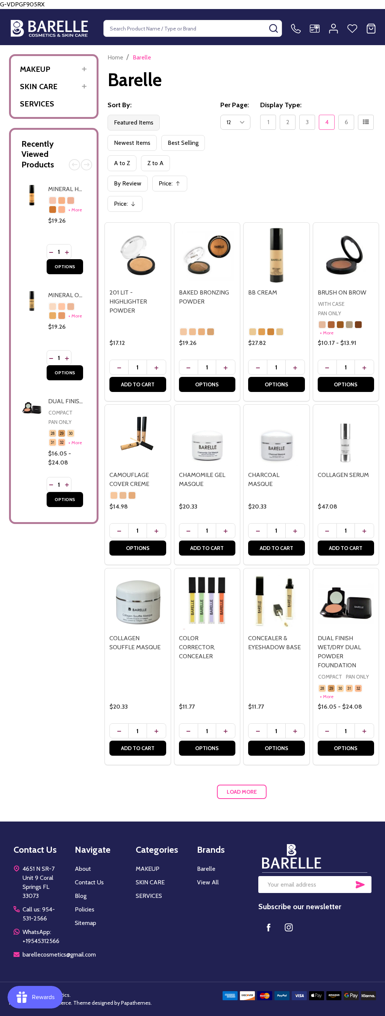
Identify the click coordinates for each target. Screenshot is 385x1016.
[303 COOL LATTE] (53, 209)
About (83, 868)
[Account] (333, 28)
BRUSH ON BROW (342, 292)
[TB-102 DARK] (271, 332)
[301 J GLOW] (192, 332)
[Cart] (371, 28)
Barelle (206, 868)
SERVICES (37, 103)
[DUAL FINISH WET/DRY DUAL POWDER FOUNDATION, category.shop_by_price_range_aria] (346, 601)
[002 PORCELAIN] (71, 306)
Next (86, 164)
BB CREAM (262, 292)
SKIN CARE (39, 86)
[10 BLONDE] (322, 324)
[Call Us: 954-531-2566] (296, 28)
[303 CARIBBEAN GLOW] (210, 332)
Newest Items (132, 142)
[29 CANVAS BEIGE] (62, 433)
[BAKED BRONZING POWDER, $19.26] (207, 255)
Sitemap (85, 922)
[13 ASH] (349, 324)
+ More (75, 210)
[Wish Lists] (352, 28)
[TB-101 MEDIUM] (262, 332)
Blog (80, 895)
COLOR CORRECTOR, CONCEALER (197, 647)
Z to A (155, 163)
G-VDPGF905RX (192, 251)
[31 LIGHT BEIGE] (53, 442)
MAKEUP (35, 69)
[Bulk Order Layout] (366, 122)
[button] (314, 856)
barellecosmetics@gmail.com (59, 954)
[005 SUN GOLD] (62, 315)
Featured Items (133, 122)
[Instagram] (289, 927)
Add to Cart (138, 384)
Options (65, 266)
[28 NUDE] (53, 433)
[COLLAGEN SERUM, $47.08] (346, 437)
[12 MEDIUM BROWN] (340, 324)
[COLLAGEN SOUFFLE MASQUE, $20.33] (137, 601)
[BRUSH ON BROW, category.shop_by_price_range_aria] (346, 255)
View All (208, 882)
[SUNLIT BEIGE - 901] (123, 495)
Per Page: (234, 105)
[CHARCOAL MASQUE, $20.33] (276, 437)
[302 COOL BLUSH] (71, 200)
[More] (84, 69)
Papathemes (136, 1002)
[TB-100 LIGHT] (253, 332)
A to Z (122, 163)
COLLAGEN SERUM (343, 474)
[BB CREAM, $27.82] (276, 255)
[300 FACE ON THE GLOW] (183, 332)
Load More (242, 791)
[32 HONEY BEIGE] (62, 442)
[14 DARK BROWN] (358, 324)
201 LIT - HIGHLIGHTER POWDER (128, 301)
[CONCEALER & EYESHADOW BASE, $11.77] (276, 601)
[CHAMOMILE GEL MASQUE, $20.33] (207, 437)
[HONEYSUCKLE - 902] (132, 495)
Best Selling (183, 142)
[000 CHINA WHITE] (53, 306)
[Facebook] (268, 927)
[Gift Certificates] (315, 28)
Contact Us (89, 882)
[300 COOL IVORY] (53, 200)
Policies (84, 909)
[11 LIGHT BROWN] (331, 324)
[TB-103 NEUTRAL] (280, 332)
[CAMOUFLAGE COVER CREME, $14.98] (137, 437)
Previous (74, 164)
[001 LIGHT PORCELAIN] (62, 306)
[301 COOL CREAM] (62, 200)
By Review (127, 183)
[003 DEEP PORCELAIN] (53, 315)
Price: (172, 185)
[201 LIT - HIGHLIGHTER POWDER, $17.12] (137, 255)
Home (115, 57)
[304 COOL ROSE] (62, 209)
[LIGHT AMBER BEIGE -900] (114, 495)
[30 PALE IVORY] (71, 433)
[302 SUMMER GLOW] (201, 332)
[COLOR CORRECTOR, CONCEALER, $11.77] (207, 601)
